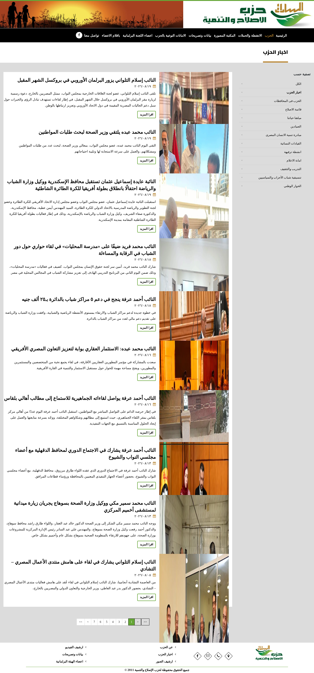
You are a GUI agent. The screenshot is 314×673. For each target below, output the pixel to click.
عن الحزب (166, 647)
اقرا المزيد (146, 114)
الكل (298, 84)
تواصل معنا (91, 35)
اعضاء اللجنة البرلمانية (137, 35)
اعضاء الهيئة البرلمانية (69, 661)
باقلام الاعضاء (111, 35)
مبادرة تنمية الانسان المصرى (283, 135)
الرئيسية (281, 35)
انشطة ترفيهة (292, 152)
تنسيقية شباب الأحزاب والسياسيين (279, 177)
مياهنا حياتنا (294, 118)
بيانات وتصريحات (200, 35)
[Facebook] (79, 35)
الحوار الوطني (292, 186)
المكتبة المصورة (224, 35)
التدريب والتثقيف (290, 169)
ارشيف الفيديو (74, 647)
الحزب (269, 35)
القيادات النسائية (290, 143)
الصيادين (296, 126)
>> (80, 622)
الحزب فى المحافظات (287, 101)
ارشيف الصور (164, 661)
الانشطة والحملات (250, 35)
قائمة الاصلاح (293, 109)
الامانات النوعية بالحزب (170, 35)
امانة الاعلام (294, 160)
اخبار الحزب (294, 92)
